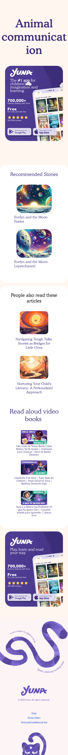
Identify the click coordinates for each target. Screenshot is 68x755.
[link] (19, 132)
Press (34, 713)
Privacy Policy (34, 717)
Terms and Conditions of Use (34, 722)
